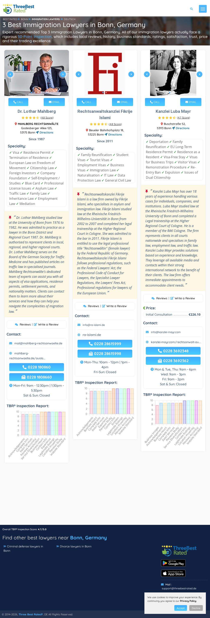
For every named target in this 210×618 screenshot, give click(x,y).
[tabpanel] (36, 76)
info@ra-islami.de (94, 325)
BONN (24, 19)
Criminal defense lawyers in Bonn (23, 548)
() (47, 117)
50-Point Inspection (35, 36)
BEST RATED (10, 19)
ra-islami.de (92, 335)
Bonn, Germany (88, 537)
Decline (196, 608)
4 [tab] (41, 92)
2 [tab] (34, 92)
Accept (181, 608)
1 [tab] (31, 92)
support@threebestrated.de (179, 588)
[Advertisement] (105, 496)
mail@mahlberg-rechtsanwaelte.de (38, 343)
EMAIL (55, 102)
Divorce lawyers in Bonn (75, 546)
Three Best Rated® (31, 614)
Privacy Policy (188, 600)
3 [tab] (38, 92)
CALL (19, 102)
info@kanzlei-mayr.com (166, 332)
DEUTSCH (69, 19)
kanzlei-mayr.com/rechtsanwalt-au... (176, 342)
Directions (46, 132)
